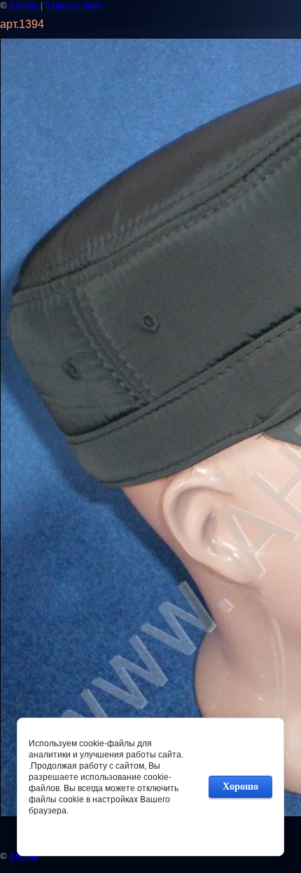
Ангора (23, 6)
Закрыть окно (73, 6)
